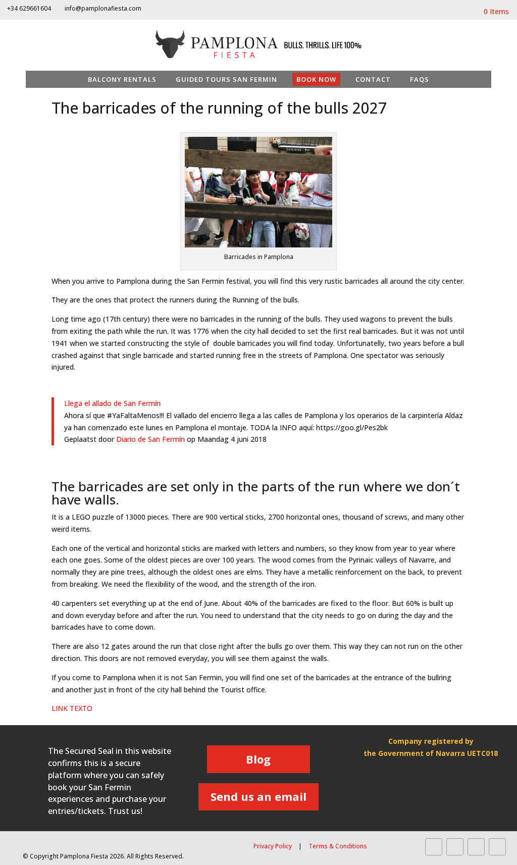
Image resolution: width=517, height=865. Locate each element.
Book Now (316, 79)
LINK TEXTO (72, 708)
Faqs (419, 79)
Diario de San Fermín (150, 439)
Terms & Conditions (337, 846)
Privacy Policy (272, 846)
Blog (258, 759)
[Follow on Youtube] (476, 846)
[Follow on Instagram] (454, 846)
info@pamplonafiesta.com (103, 8)
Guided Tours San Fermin (226, 79)
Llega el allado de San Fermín (112, 403)
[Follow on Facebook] (433, 846)
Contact (373, 79)
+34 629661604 (29, 8)
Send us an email (258, 796)
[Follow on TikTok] (497, 846)
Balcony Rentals (122, 79)
